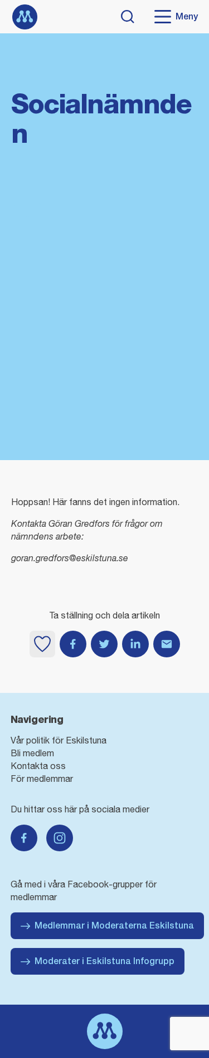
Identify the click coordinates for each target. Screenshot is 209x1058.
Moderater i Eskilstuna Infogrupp (104, 961)
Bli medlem (32, 753)
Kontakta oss (38, 766)
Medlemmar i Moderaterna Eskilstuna (114, 925)
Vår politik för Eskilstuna (58, 740)
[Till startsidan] (24, 16)
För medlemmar (42, 778)
